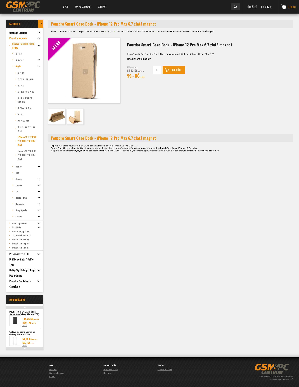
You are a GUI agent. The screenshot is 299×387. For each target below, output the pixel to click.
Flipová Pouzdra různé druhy (91, 32)
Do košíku (176, 70)
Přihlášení (251, 6)
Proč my (53, 369)
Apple (110, 32)
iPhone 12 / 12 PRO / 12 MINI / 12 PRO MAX (135, 32)
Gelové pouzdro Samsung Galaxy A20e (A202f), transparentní (22, 334)
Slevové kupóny (56, 373)
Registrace (266, 6)
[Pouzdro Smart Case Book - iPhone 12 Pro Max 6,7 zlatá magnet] (56, 117)
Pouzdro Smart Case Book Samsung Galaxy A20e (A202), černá (24, 314)
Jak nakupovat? (83, 7)
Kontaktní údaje (165, 369)
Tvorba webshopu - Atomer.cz (279, 379)
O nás (52, 376)
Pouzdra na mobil (67, 32)
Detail (24, 326)
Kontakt (102, 7)
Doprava (107, 373)
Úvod (66, 7)
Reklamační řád (110, 369)
